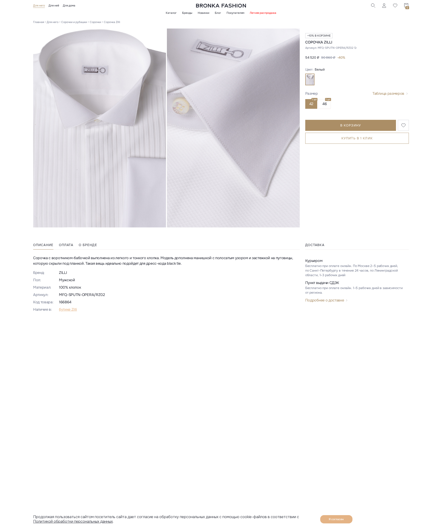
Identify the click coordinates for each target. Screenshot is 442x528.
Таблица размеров (388, 93)
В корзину (350, 125)
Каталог (171, 13)
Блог (218, 13)
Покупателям (235, 13)
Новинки (203, 13)
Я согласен (336, 519)
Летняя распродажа (263, 13)
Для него (39, 5)
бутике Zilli (68, 309)
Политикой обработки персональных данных (73, 521)
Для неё (54, 5)
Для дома (69, 5)
